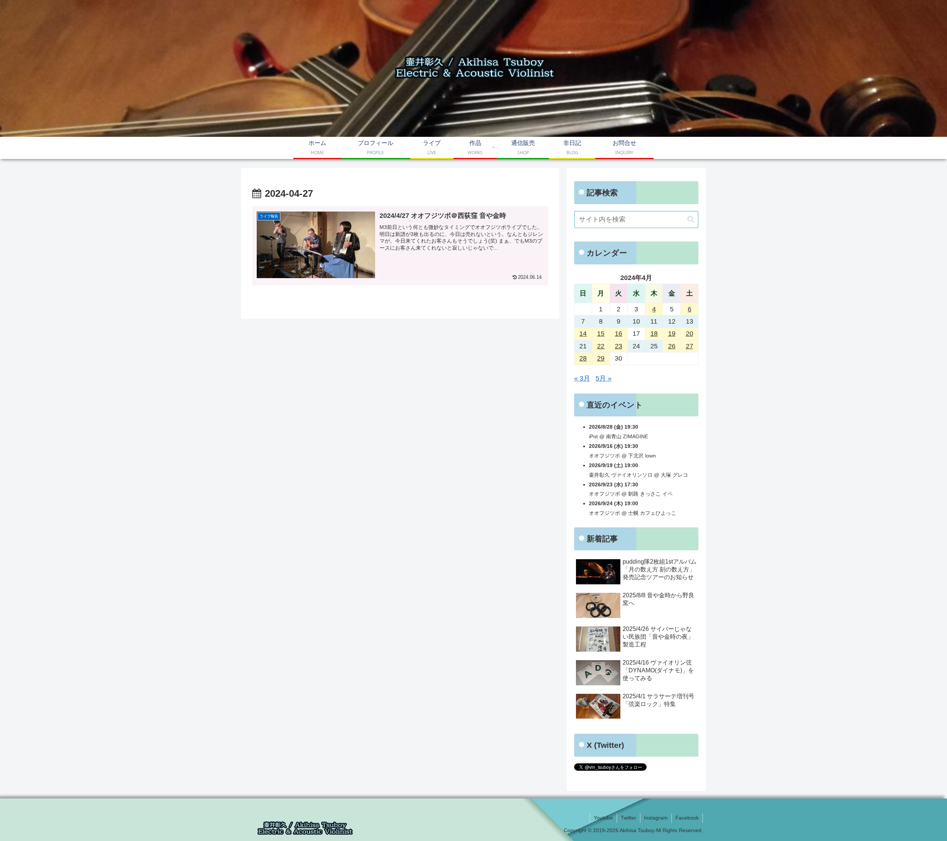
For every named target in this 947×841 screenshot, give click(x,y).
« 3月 (582, 378)
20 (689, 333)
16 (618, 333)
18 (654, 333)
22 (600, 346)
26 (671, 346)
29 (600, 358)
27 (689, 346)
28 (583, 358)
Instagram (656, 818)
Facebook (687, 818)
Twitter (628, 818)
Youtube (603, 818)
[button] (690, 219)
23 (618, 346)
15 (600, 333)
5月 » (603, 378)
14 (583, 333)
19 (671, 333)
